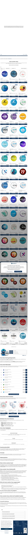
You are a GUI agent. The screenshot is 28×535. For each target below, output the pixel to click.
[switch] (25, 532)
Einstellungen (7, 532)
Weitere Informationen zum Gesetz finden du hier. (14, 269)
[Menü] (26, 528)
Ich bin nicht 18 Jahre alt (9, 271)
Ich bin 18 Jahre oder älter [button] (18, 271)
